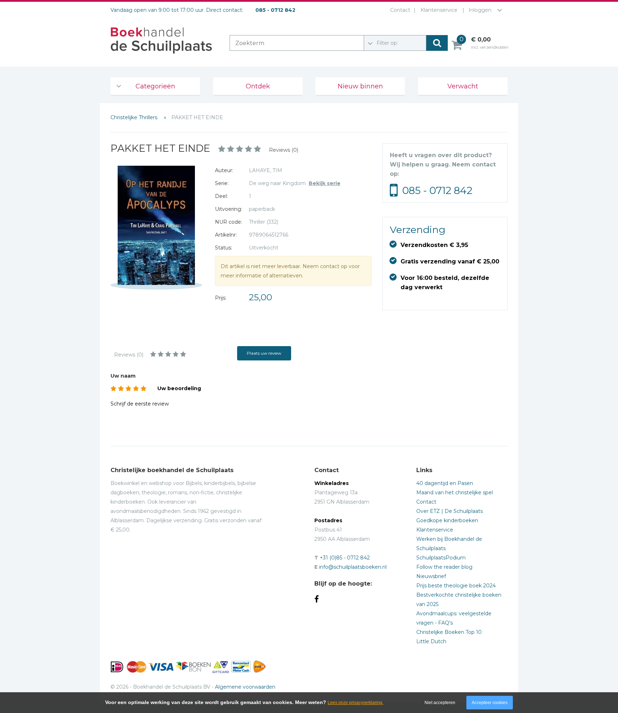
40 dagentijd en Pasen (444, 483)
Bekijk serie (324, 183)
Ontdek (258, 86)
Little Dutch (431, 641)
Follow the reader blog (444, 567)
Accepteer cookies (489, 702)
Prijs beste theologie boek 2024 (456, 585)
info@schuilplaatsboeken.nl (353, 567)
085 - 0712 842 (437, 190)
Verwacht (462, 86)
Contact (400, 10)
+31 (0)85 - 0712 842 (345, 557)
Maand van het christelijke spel (454, 492)
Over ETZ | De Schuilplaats (449, 511)
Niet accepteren (440, 702)
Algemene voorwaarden (245, 687)
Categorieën (155, 86)
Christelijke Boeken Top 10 (449, 632)
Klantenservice (439, 10)
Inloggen (480, 10)
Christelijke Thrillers (135, 117)
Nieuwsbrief (431, 576)
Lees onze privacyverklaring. (355, 702)
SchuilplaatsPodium (441, 557)
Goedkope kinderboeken (447, 520)
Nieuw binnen (360, 86)
